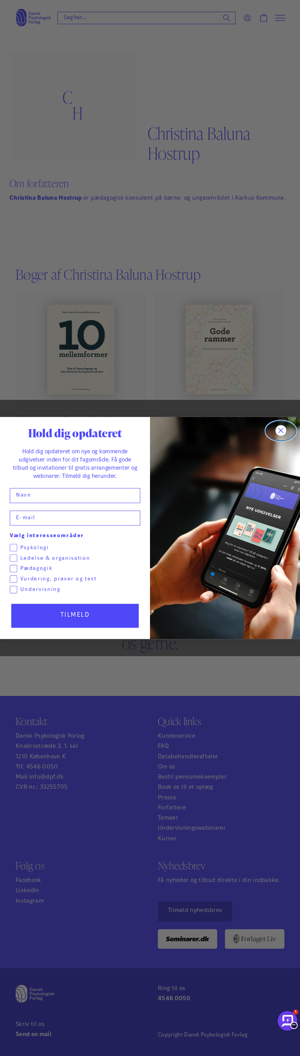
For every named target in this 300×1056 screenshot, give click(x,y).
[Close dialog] (281, 431)
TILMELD (75, 615)
